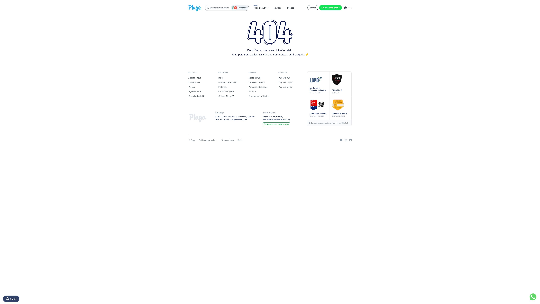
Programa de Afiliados (258, 96)
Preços (290, 8)
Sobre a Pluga (255, 78)
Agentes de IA (195, 91)
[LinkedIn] (350, 140)
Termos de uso (227, 140)
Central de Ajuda (226, 91)
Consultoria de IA (196, 96)
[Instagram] (346, 140)
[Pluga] (197, 118)
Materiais (222, 87)
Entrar (313, 8)
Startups (252, 91)
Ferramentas (194, 82)
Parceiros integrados (257, 87)
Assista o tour (194, 78)
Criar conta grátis (330, 8)
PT (349, 8)
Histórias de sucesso (227, 82)
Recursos (277, 8)
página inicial (259, 54)
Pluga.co (195, 8)
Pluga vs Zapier (285, 82)
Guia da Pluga (225, 96)
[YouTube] (341, 140)
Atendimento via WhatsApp (278, 124)
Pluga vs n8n (284, 78)
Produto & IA (260, 7)
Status (240, 140)
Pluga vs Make (285, 87)
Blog (220, 78)
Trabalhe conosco (256, 82)
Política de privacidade (208, 140)
